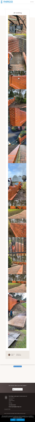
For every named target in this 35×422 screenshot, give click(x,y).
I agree (13, 419)
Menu (32, 1)
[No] (33, 418)
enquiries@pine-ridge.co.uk (16, 406)
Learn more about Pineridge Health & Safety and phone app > (15, 413)
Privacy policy (20, 419)
